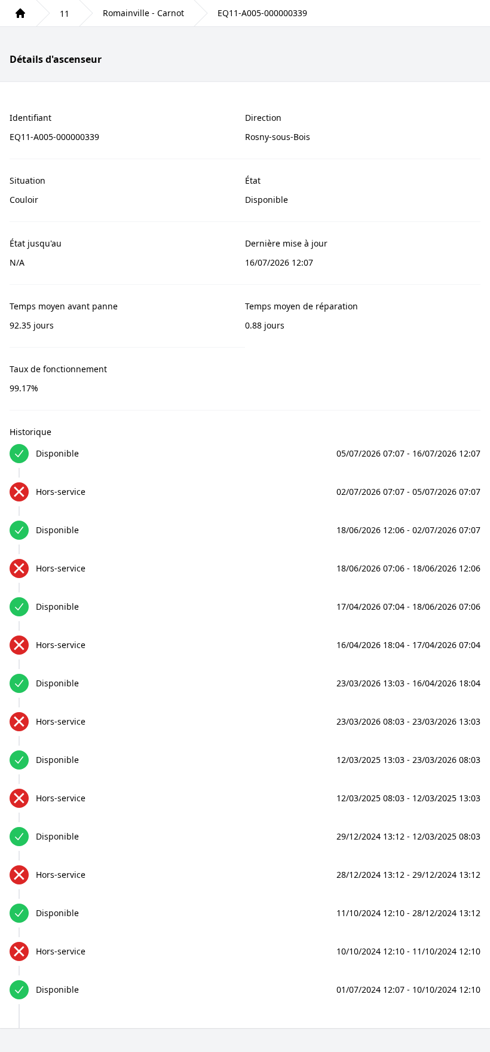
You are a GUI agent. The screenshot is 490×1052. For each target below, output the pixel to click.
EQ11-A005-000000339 (262, 13)
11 (64, 13)
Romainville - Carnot (143, 13)
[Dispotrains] (20, 13)
